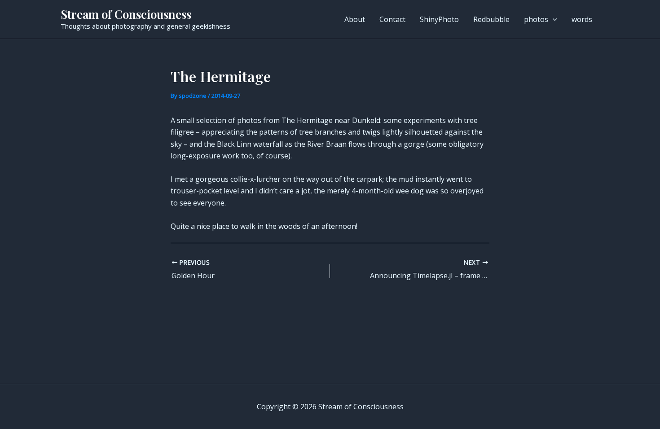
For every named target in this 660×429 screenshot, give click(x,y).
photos (536, 19)
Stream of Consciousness (126, 14)
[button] (552, 19)
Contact (392, 19)
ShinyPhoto (439, 19)
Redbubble (491, 19)
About (354, 19)
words (582, 19)
